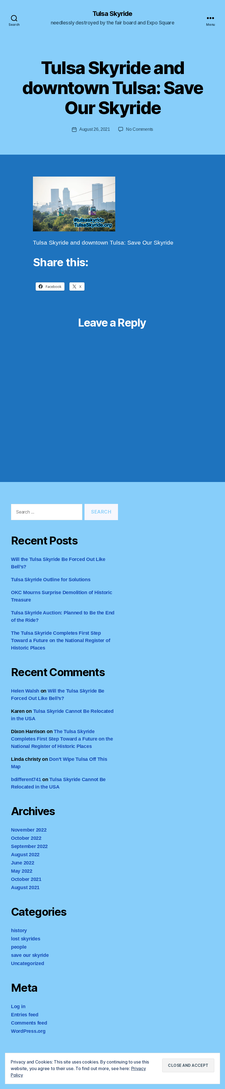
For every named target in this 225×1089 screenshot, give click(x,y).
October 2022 (26, 838)
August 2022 (25, 854)
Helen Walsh (25, 691)
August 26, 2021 (94, 129)
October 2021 (26, 879)
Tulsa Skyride (112, 13)
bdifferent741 (26, 779)
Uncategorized (27, 963)
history (19, 930)
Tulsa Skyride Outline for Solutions (51, 579)
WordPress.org (28, 1031)
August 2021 (25, 887)
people (18, 947)
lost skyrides (25, 938)
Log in (18, 1006)
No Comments (139, 129)
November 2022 (29, 830)
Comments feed (29, 1023)
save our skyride (30, 955)
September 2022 (29, 846)
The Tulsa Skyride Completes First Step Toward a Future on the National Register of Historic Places (60, 640)
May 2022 (21, 871)
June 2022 (22, 863)
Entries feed (24, 1014)
